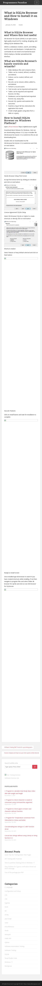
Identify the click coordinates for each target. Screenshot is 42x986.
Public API (8, 938)
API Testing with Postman (13, 859)
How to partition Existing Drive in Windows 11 (20, 863)
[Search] (34, 767)
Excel (6, 907)
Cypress (7, 903)
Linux (6, 923)
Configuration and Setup (13, 891)
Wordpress (8, 966)
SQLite (21, 25)
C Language (9, 887)
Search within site (11, 763)
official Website (13, 127)
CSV (6, 899)
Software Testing (10, 950)
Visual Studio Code (11, 958)
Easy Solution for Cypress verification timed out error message (20, 867)
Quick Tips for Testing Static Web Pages (18, 855)
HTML (7, 915)
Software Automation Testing (14, 946)
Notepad (7, 934)
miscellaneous (9, 927)
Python (7, 942)
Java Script (8, 919)
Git (6, 911)
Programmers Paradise (15, 2)
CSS (6, 895)
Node (6, 930)
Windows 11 (9, 962)
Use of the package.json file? (14, 872)
